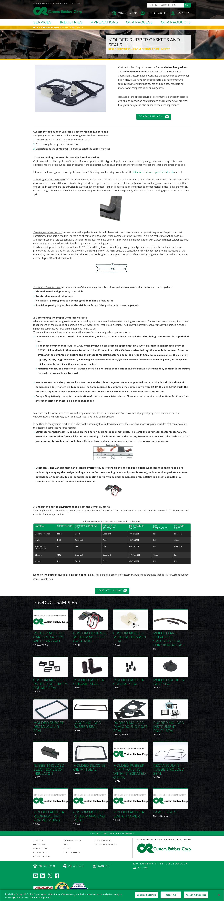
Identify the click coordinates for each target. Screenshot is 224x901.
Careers (184, 13)
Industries (71, 22)
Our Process (139, 22)
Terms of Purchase (106, 844)
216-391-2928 (127, 13)
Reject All (171, 894)
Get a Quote (157, 13)
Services (42, 22)
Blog (67, 848)
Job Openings (72, 852)
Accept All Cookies (196, 894)
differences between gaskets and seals (153, 172)
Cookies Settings (146, 894)
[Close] (218, 894)
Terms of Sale (103, 840)
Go (187, 5)
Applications (104, 22)
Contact (104, 865)
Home (36, 27)
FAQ (66, 844)
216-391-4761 (76, 865)
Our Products (176, 22)
